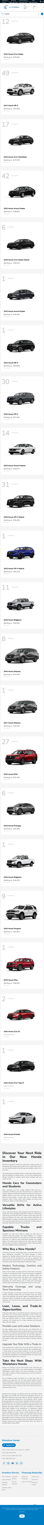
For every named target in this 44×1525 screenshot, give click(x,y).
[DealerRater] (21, 1463)
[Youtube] (13, 1463)
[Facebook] (4, 1463)
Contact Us (10, 1445)
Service (15, 1472)
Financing (26, 1472)
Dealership (37, 1472)
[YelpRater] (17, 1463)
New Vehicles (6, 1477)
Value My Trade (27, 1482)
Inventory (6, 1472)
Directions (35, 1480)
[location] (40, 1)
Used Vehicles (6, 1480)
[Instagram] (8, 1463)
